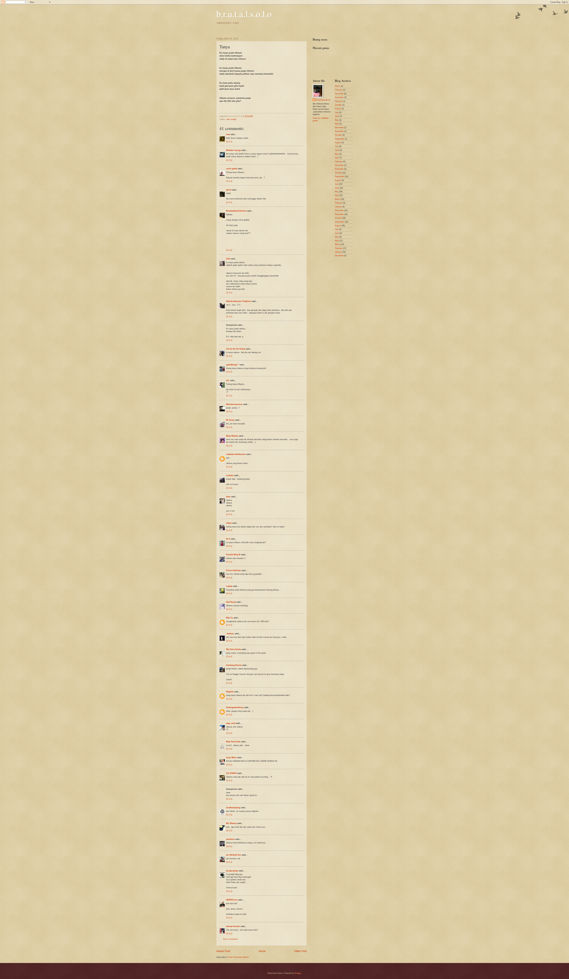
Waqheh (230, 692)
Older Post (300, 951)
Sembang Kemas (234, 665)
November (339, 97)
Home (262, 951)
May (337, 120)
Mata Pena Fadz (233, 742)
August (338, 108)
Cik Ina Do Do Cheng (235, 349)
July (336, 112)
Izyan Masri (231, 757)
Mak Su (229, 618)
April (337, 124)
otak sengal (231, 119)
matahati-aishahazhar (236, 454)
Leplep (229, 586)
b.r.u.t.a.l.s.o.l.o (244, 14)
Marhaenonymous (234, 404)
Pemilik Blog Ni (233, 554)
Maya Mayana (232, 436)
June (337, 116)
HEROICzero (232, 900)
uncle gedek (231, 168)
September (339, 139)
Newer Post (223, 951)
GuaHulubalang (233, 807)
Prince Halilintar (233, 570)
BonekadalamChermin (236, 211)
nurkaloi (230, 475)
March (337, 86)
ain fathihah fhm (233, 855)
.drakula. (230, 633)
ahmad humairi (233, 926)
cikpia (229, 523)
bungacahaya (232, 871)
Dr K (228, 539)
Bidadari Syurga (233, 150)
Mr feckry (230, 420)
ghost (229, 190)
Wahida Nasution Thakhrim (238, 301)
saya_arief (230, 723)
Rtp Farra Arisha (233, 649)
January (338, 207)
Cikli (228, 259)
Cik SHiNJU (231, 773)
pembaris (230, 839)
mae (228, 134)
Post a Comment (230, 939)
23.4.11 (229, 846)
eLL (228, 380)
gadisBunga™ (232, 365)
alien (228, 497)
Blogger (298, 973)
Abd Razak (231, 602)
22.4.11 (229, 142)
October (338, 105)
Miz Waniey (231, 823)
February (338, 90)
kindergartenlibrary (235, 707)
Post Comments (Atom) (238, 957)
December (339, 93)
